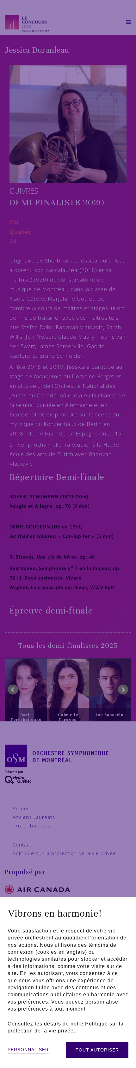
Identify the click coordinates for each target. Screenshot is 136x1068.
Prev (13, 690)
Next (123, 690)
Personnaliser (28, 1049)
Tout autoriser (97, 1049)
